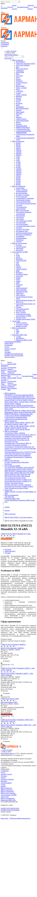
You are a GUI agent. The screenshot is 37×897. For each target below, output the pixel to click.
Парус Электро (21, 312)
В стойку (19, 245)
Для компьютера (21, 207)
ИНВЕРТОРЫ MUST (23, 127)
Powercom (19, 103)
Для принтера (20, 215)
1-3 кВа (18, 336)
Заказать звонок (10, 357)
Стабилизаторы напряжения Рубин (16, 419)
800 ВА (18, 148)
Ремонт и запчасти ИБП (12, 370)
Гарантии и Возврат (7, 779)
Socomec (18, 110)
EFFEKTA (19, 81)
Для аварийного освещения (25, 198)
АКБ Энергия (20, 295)
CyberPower (20, 70)
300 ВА (18, 176)
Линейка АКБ (20, 310)
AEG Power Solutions (22, 65)
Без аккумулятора (21, 193)
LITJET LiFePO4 (21, 269)
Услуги (7, 347)
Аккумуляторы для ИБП (20, 252)
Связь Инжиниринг (22, 120)
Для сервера (20, 219)
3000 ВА (18, 155)
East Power (19, 75)
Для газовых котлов (22, 309)
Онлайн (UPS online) (22, 229)
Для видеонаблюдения (23, 202)
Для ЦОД (19, 228)
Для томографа (21, 222)
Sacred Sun (19, 276)
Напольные (19, 248)
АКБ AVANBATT (21, 288)
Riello (18, 105)
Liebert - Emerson (21, 94)
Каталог (3, 786)
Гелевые (18, 307)
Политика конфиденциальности (20, 818)
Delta (17, 74)
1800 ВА (18, 171)
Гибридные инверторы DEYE (25, 63)
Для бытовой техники (23, 200)
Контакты (4, 781)
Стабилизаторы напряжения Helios (16, 417)
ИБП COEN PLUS (22, 69)
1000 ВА (18, 150)
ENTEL (18, 84)
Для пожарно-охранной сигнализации (23, 213)
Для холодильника (22, 224)
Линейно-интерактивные (24, 233)
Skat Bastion (20, 107)
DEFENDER (20, 72)
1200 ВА (18, 169)
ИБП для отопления (22, 210)
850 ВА (18, 183)
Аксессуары (16, 321)
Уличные (19, 241)
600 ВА (18, 145)
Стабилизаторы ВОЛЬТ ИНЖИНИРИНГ (23, 132)
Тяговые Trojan (21, 317)
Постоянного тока (22, 231)
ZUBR (18, 286)
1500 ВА (18, 152)
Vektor (18, 279)
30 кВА (18, 167)
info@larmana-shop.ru (11, 54)
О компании (9, 345)
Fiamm (18, 266)
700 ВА (18, 146)
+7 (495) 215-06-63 (10, 51)
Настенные (19, 250)
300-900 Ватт (20, 338)
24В (17, 333)
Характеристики (10, 551)
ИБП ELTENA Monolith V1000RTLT (12, 648)
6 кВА (18, 160)
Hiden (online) (20, 86)
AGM (18, 255)
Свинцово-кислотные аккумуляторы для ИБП (23, 315)
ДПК (17, 115)
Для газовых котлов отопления (26, 203)
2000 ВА (18, 153)
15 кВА (18, 164)
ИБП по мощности (18, 141)
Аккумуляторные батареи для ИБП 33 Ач (18, 479)
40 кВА (18, 177)
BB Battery (19, 259)
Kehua (18, 89)
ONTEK (18, 100)
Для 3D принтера (21, 196)
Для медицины (21, 209)
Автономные (20, 188)
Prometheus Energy (22, 274)
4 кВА (18, 157)
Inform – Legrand (21, 88)
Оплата (7, 350)
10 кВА (18, 162)
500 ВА (18, 143)
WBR (17, 283)
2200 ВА (18, 172)
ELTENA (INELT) (22, 82)
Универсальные (21, 247)
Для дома (19, 205)
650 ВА (18, 179)
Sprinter (18, 278)
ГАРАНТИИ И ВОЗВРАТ (13, 342)
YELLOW (19, 285)
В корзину (6, 661)
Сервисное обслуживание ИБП (12, 374)
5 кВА (18, 158)
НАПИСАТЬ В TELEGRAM (14, 355)
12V (17, 253)
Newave (18, 98)
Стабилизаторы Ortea (23, 129)
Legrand (18, 93)
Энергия (18, 124)
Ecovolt (18, 79)
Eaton (17, 77)
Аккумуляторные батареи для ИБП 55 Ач (18, 481)
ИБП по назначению (18, 186)
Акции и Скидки (10, 348)
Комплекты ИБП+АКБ (19, 335)
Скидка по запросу (20, 641)
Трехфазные (20, 240)
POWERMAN (20, 62)
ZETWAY (19, 114)
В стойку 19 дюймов (22, 195)
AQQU (18, 257)
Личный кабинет (6, 783)
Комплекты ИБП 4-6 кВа (24, 340)
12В (17, 329)
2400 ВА (18, 174)
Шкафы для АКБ (21, 326)
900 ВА (18, 184)
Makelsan (19, 96)
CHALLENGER (21, 260)
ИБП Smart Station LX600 (9, 702)
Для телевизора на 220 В (24, 221)
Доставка (8, 352)
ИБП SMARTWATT (22, 108)
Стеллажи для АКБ (22, 324)
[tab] (20, 549)
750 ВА (18, 181)
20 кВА (18, 165)
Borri (17, 67)
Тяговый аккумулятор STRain (25, 319)
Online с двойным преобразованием (21, 190)
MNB (17, 271)
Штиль (18, 122)
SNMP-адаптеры (21, 323)
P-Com (18, 101)
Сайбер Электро (21, 119)
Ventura (18, 281)
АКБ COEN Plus (21, 290)
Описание (8, 549)
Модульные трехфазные (23, 234)
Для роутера (20, 217)
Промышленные (21, 238)
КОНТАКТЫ (9, 343)
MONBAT (19, 272)
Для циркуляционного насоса (25, 226)
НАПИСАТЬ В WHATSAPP (14, 354)
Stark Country (20, 112)
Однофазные (20, 236)
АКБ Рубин (19, 293)
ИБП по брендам (17, 60)
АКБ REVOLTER (21, 291)
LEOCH (18, 267)
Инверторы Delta (21, 126)
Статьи (3, 784)
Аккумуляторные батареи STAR (15, 478)
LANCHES (19, 91)
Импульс (19, 117)
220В (17, 331)
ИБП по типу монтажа (19, 243)
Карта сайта (4, 818)
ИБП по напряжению (19, 328)
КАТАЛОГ (8, 58)
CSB (17, 262)
